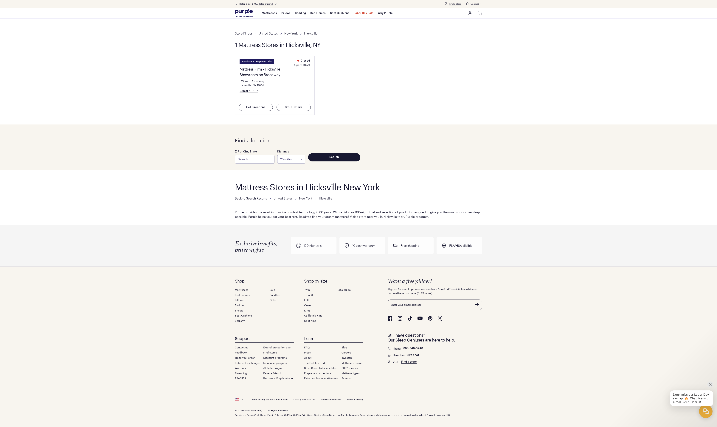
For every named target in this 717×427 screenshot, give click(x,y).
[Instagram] (400, 318)
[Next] (276, 3)
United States (268, 33)
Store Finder (243, 33)
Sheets (239, 310)
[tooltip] (474, 3)
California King (313, 315)
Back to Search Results (251, 198)
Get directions (255, 107)
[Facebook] (390, 318)
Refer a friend (265, 3)
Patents (346, 378)
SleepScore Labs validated (320, 368)
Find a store (455, 3)
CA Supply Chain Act (304, 399)
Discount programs (275, 357)
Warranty (240, 368)
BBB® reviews (350, 368)
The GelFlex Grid (314, 362)
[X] (440, 318)
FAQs (307, 347)
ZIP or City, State (246, 151)
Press (307, 352)
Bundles (275, 295)
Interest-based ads (331, 399)
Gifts (273, 300)
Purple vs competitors (317, 373)
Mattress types (351, 373)
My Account (470, 13)
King (307, 310)
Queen (308, 305)
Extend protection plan (277, 347)
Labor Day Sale (363, 13)
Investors (347, 357)
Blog (344, 347)
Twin (307, 289)
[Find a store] (446, 3)
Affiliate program (273, 368)
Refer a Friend (272, 373)
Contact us (241, 347)
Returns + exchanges (247, 362)
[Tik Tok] (410, 318)
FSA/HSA (240, 378)
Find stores (270, 352)
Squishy (240, 320)
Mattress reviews (352, 362)
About (307, 357)
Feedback (241, 352)
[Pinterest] (430, 318)
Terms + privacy (355, 399)
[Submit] (477, 304)
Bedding (300, 13)
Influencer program (275, 362)
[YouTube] (420, 318)
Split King (310, 320)
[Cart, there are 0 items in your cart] (480, 13)
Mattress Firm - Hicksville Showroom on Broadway (260, 72)
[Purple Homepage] (244, 13)
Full (306, 300)
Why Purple (385, 13)
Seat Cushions (339, 13)
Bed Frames (318, 13)
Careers (346, 352)
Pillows (286, 13)
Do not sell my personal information (269, 399)
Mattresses (269, 13)
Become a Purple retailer (278, 378)
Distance (283, 151)
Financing (241, 373)
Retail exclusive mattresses (321, 378)
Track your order (245, 357)
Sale (272, 289)
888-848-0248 (413, 348)
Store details (293, 107)
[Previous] (236, 3)
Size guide (344, 289)
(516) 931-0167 (249, 91)
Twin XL (309, 295)
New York (291, 33)
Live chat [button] (413, 355)
